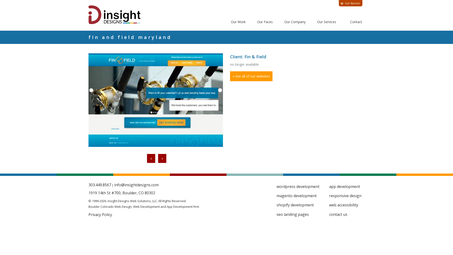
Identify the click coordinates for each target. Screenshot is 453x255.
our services (326, 22)
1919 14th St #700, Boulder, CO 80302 (121, 193)
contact (356, 22)
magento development (297, 195)
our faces (265, 22)
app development (344, 186)
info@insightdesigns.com (136, 184)
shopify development (295, 205)
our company (295, 22)
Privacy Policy (100, 214)
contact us (338, 214)
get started (352, 3)
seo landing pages (293, 214)
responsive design (345, 195)
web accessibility (343, 205)
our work (238, 22)
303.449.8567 (99, 184)
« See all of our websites (251, 76)
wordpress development (298, 186)
